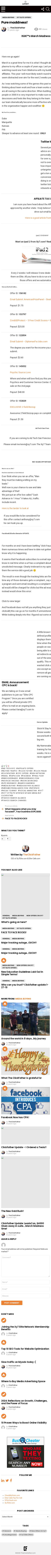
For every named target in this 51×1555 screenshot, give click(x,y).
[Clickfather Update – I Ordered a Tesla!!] (25, 1135)
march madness (27, 783)
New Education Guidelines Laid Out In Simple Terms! (22, 973)
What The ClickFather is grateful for (21, 1078)
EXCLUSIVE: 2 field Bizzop (22, 407)
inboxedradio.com (30, 778)
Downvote (9, 839)
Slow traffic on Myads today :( (18, 1362)
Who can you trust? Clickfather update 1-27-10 (24, 986)
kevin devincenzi (30, 780)
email (5, 776)
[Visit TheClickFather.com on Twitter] (7, 1481)
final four (39, 776)
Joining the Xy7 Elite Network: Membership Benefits (25, 1328)
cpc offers (23, 773)
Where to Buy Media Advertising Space (23, 1381)
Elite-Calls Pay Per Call (13, 1498)
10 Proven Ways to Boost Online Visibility (24, 1422)
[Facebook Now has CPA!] (25, 1100)
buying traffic (10, 771)
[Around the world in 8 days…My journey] (25, 1019)
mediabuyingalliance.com (15, 788)
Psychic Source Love (20, 372)
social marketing (28, 790)
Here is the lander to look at (15, 508)
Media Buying (18, 915)
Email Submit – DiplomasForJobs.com (29, 341)
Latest (25, 4)
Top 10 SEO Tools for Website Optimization (25, 1348)
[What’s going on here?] (25, 896)
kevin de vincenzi (11, 780)
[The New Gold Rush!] (25, 1182)
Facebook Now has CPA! (15, 1117)
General (6, 915)
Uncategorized (10, 1534)
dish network (38, 773)
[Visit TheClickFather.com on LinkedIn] (2, 1481)
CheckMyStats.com (12, 1495)
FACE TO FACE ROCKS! (13, 932)
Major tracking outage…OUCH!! (19, 942)
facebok (27, 776)
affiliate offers (25, 768)
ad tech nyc (9, 768)
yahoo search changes (14, 800)
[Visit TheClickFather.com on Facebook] (11, 1481)
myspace (35, 788)
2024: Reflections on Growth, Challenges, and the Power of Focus (24, 1402)
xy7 (41, 790)
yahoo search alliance (14, 798)
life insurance (10, 783)
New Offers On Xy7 (34, 915)
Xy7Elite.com (10, 1503)
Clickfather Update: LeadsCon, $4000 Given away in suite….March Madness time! (22, 1226)
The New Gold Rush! (12, 1211)
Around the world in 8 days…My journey (23, 1038)
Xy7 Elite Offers (9, 918)
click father (26, 771)
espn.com (15, 776)
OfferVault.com (11, 1500)
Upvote (3, 839)
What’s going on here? (14, 922)
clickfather (9, 773)
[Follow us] (43, 9)
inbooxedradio (10, 778)
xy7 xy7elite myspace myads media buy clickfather (21, 794)
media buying (9, 785)
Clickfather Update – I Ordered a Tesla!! (24, 1147)
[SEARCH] (48, 9)
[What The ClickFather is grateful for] (25, 1061)
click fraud (41, 771)
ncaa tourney (10, 790)
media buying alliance (29, 785)
